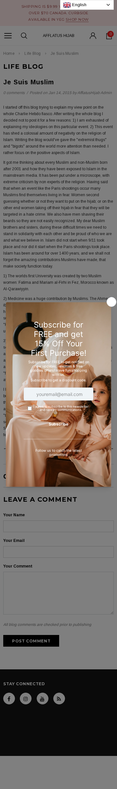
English (78, 4)
